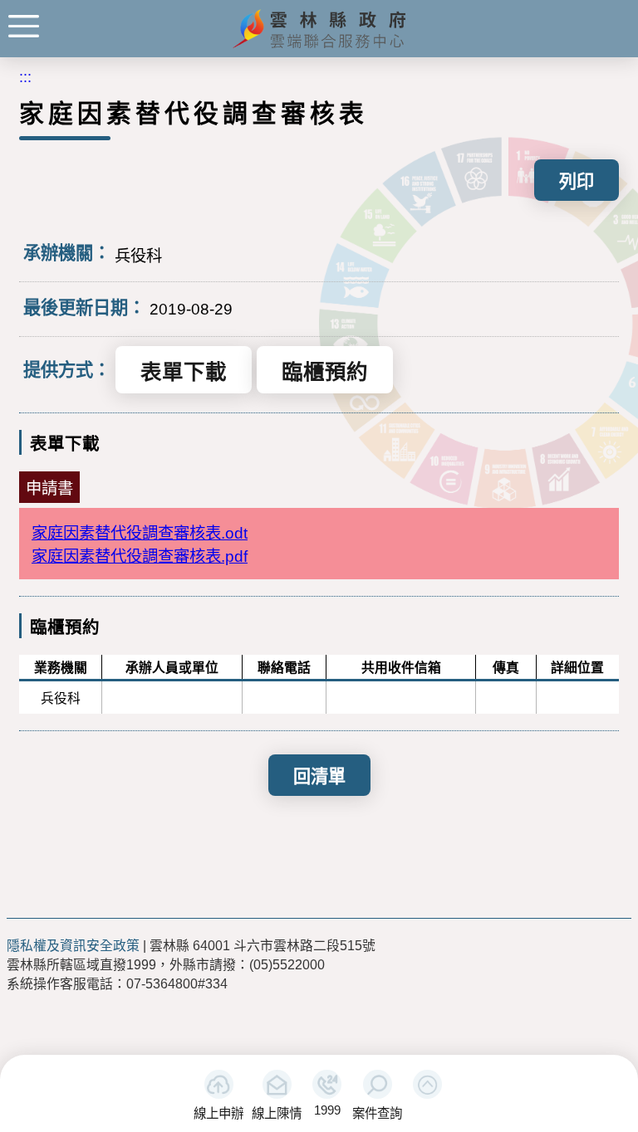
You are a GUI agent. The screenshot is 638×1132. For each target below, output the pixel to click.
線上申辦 (218, 1113)
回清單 (319, 776)
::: (25, 77)
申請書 (49, 488)
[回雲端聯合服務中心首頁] (319, 46)
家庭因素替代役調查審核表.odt (140, 533)
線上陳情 (277, 1113)
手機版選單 (23, 26)
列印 (576, 181)
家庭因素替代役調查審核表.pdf (140, 556)
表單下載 (183, 371)
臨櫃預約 (325, 371)
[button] (427, 1084)
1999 (327, 1110)
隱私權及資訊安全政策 (73, 946)
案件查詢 (377, 1113)
